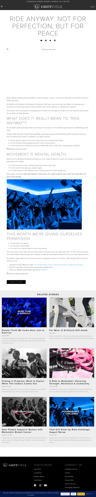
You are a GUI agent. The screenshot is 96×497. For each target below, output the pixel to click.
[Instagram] (40, 485)
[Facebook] (35, 485)
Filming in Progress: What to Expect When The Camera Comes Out (23, 382)
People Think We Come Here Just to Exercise (23, 331)
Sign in (93, 7)
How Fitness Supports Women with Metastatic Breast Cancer (22, 431)
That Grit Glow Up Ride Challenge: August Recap (69, 431)
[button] (41, 40)
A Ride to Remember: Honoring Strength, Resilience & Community (69, 382)
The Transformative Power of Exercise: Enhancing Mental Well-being (58, 264)
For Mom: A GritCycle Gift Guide (68, 330)
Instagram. (44, 270)
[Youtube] (45, 485)
